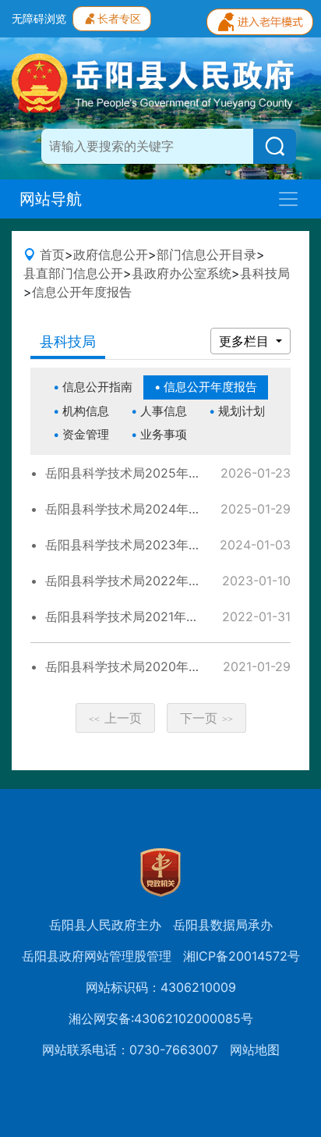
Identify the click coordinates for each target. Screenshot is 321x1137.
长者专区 (119, 18)
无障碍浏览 (39, 18)
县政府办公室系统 (181, 273)
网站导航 (50, 199)
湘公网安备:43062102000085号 (161, 1018)
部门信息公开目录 (206, 254)
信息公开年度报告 (82, 292)
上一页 (115, 718)
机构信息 (85, 410)
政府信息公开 (110, 254)
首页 (52, 254)
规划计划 (241, 410)
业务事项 (163, 434)
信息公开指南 (97, 386)
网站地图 (255, 1049)
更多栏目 (246, 341)
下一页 (206, 718)
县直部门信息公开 (73, 273)
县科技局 (265, 273)
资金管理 (85, 434)
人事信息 (163, 410)
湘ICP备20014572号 (241, 956)
